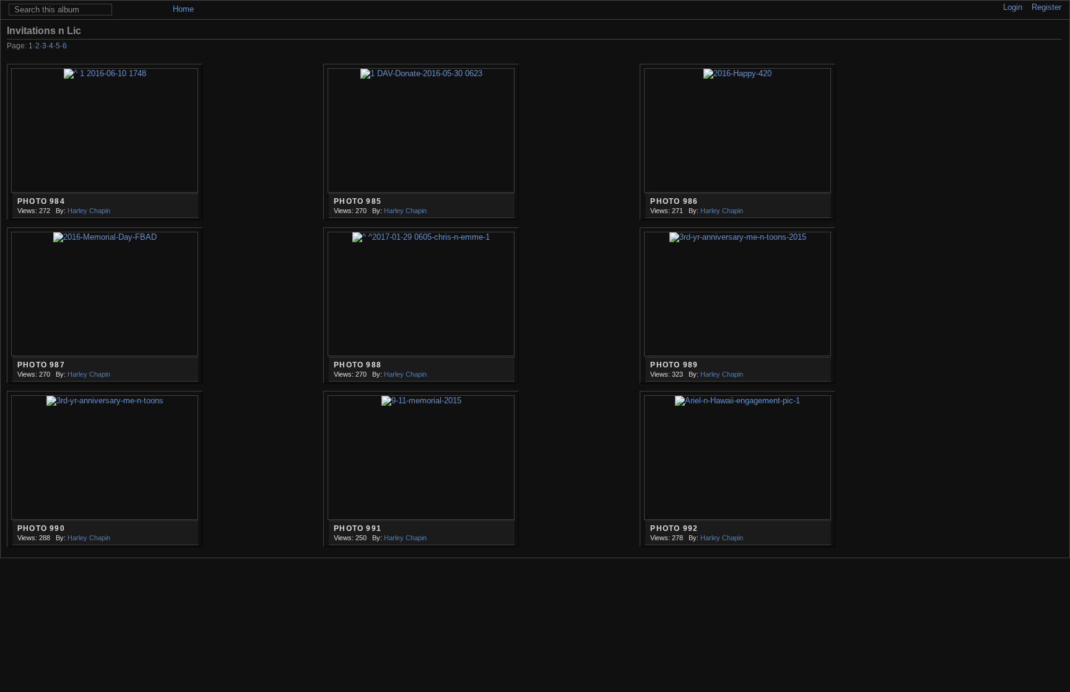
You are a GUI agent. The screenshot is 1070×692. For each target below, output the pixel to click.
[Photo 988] (421, 294)
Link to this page (1055, 30)
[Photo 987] (105, 294)
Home (183, 9)
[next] (1038, 47)
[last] (1055, 47)
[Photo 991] (421, 458)
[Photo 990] (105, 458)
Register (1046, 7)
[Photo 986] (737, 131)
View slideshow (1037, 30)
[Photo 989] (737, 294)
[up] (1021, 47)
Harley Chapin (88, 210)
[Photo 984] (105, 131)
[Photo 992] (737, 458)
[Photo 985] (421, 131)
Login (1012, 7)
